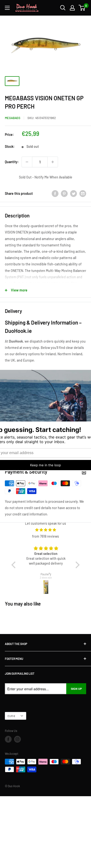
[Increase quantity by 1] (53, 162)
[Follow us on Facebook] (8, 739)
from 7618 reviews (45, 536)
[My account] (72, 7)
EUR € (11, 716)
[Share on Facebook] (55, 193)
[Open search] (63, 7)
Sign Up (76, 689)
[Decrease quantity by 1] (27, 162)
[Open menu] (7, 8)
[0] (82, 8)
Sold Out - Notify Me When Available (45, 177)
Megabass (12, 118)
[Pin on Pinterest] (64, 193)
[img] (45, 530)
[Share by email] (82, 193)
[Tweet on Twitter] (73, 193)
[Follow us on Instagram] (17, 739)
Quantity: (12, 162)
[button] (14, 564)
